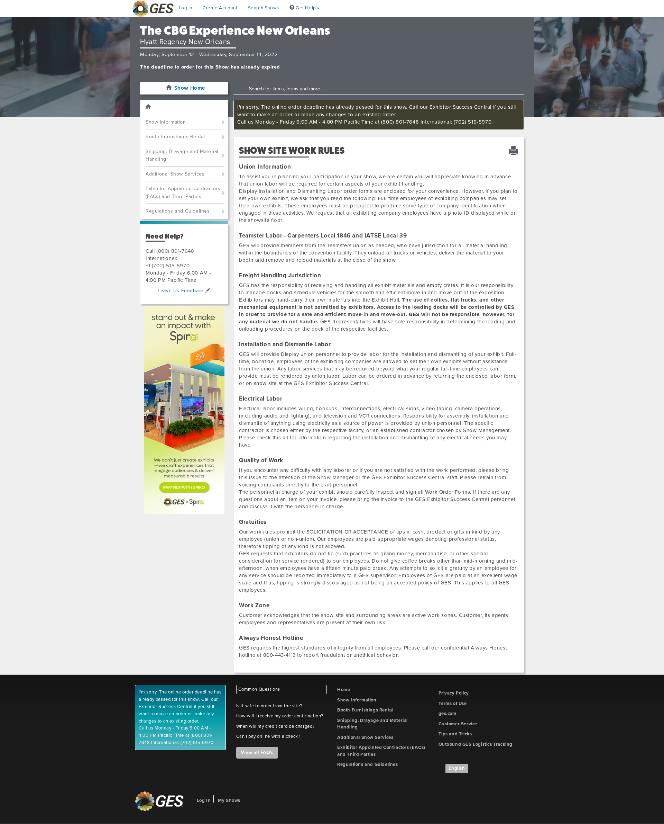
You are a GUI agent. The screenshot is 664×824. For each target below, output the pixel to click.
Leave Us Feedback (181, 291)
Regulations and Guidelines (178, 211)
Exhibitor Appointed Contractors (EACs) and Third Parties (183, 192)
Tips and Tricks (455, 734)
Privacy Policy (454, 693)
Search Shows (263, 8)
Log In (186, 8)
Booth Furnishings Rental (175, 137)
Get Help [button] (305, 8)
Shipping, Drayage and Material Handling (182, 155)
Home (343, 689)
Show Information (166, 122)
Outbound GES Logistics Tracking (476, 744)
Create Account (220, 8)
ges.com (447, 713)
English (457, 768)
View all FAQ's (257, 752)
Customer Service (458, 724)
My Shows (229, 800)
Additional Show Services (175, 174)
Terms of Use (453, 703)
